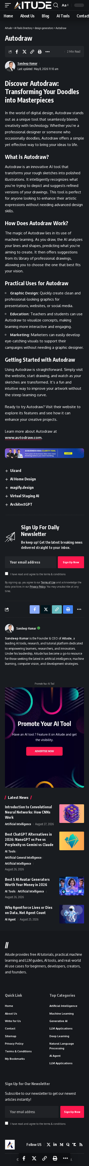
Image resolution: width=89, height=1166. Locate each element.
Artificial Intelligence (18, 824)
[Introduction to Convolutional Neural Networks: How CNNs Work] (71, 813)
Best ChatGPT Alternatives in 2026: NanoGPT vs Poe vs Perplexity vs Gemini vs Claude (29, 839)
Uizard (15, 470)
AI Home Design (23, 479)
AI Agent (10, 919)
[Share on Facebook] (16, 52)
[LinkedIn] (55, 1144)
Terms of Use (48, 582)
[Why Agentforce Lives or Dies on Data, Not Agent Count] (71, 914)
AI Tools (10, 851)
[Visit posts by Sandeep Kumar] (9, 628)
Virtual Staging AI (24, 496)
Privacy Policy (37, 586)
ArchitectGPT (21, 504)
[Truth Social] (74, 1144)
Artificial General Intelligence (23, 857)
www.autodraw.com (23, 437)
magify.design (22, 487)
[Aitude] (32, 5)
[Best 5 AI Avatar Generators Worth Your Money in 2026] (71, 886)
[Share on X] (24, 52)
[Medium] (61, 1144)
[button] (9, 5)
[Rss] (81, 1144)
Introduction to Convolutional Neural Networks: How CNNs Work (28, 812)
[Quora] (68, 1144)
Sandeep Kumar (27, 63)
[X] (48, 1144)
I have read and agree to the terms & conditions (38, 574)
